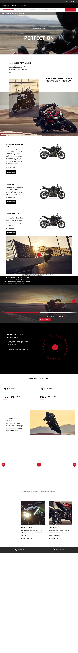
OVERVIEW (19, 10)
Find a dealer (70, 10)
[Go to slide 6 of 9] (47, 488)
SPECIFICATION (33, 10)
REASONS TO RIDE (43, 10)
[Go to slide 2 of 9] (16, 488)
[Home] (3, 13)
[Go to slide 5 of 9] (39, 488)
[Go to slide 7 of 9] (54, 488)
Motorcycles (16, 5)
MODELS (25, 10)
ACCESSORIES (52, 10)
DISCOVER (24, 5)
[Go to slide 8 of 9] (62, 488)
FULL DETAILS (11, 172)
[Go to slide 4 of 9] (31, 488)
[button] (39, 255)
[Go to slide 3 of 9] (24, 488)
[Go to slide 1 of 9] (8, 488)
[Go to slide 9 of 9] (69, 488)
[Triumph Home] (6, 5)
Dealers (66, 1)
